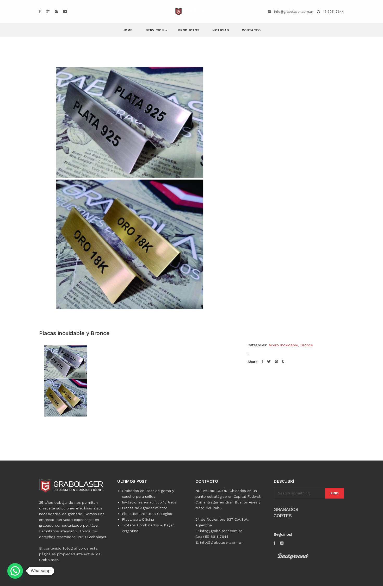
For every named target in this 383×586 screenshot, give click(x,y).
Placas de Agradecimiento (145, 508)
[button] (15, 571)
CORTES (283, 515)
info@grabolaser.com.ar (293, 12)
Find (334, 493)
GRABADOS (286, 509)
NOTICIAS (220, 30)
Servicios (155, 30)
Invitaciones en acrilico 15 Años (149, 502)
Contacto (251, 30)
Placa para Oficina (138, 519)
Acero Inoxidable (283, 345)
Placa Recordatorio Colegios (147, 514)
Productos (189, 30)
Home (127, 30)
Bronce (306, 345)
